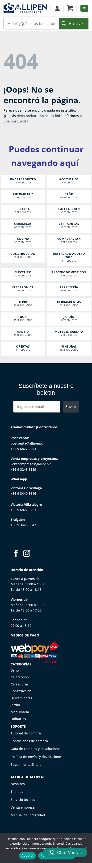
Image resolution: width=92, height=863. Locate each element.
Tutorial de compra (26, 733)
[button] (70, 8)
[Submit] (73, 23)
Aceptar (27, 855)
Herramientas (21, 698)
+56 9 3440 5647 (23, 525)
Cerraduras (20, 684)
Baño (15, 670)
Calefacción (20, 677)
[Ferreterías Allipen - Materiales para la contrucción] (25, 8)
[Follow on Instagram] (26, 554)
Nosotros (18, 784)
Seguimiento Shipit (26, 764)
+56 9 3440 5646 (23, 493)
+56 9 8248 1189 (23, 469)
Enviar (70, 406)
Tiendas (17, 791)
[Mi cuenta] (57, 8)
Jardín (15, 705)
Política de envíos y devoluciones (37, 756)
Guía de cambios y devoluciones (36, 748)
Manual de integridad (28, 815)
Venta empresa (23, 807)
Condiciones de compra (29, 741)
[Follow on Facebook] (16, 554)
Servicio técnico (23, 799)
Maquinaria (20, 712)
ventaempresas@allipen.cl (31, 464)
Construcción (21, 691)
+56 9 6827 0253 (23, 448)
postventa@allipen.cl (27, 443)
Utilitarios (18, 719)
